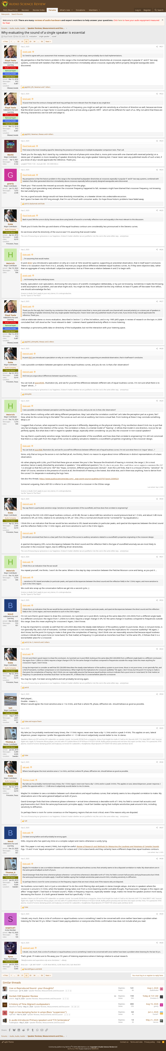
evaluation (33, 36)
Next (47, 41)
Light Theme (9, 1042)
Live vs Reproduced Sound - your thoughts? (31, 988)
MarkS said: (27, 306)
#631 (161, 557)
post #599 (39, 382)
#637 (161, 828)
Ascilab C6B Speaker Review (23, 996)
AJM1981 (12, 1014)
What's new (65, 10)
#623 (161, 141)
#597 (30, 263)
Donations (80, 10)
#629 (161, 401)
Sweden (15, 756)
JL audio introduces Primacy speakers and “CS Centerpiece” (39, 1019)
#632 (161, 600)
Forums (52, 10)
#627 (161, 301)
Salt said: (26, 767)
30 (18, 41)
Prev (6, 41)
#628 (161, 348)
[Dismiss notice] (162, 20)
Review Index (39, 10)
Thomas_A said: (28, 780)
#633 (161, 649)
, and (34, 204)
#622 (161, 94)
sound (54, 36)
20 (75, 1007)
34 (34, 41)
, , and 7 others (37, 87)
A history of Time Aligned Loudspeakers (29, 1004)
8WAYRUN (95, 1049)
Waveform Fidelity (15, 1007)
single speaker (44, 36)
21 (78, 1007)
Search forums (17, 14)
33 (30, 41)
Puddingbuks (13, 1022)
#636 (161, 762)
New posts (5, 14)
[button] (72, 10)
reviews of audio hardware (47, 20)
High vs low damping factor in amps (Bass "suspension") (38, 1012)
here (120, 20)
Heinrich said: (28, 353)
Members (93, 10)
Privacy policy (149, 1042)
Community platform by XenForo (69, 1047)
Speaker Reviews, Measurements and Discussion (46, 991)
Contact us (124, 1042)
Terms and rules (136, 1042)
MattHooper (13, 991)
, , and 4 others (38, 134)
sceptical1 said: (28, 948)
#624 (161, 170)
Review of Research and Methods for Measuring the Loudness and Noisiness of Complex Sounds (118, 846)
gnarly (156, 1006)
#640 (161, 943)
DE (17, 722)
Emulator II (154, 998)
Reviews (25, 10)
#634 (161, 694)
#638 (161, 858)
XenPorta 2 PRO (73, 1049)
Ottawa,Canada (12, 88)
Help (158, 1042)
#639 (161, 914)
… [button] (14, 41)
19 (72, 1007)
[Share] (157, 46)
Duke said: (26, 254)
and (33, 721)
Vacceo (155, 1022)
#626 (161, 249)
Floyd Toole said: (29, 146)
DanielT (155, 1014)
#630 (161, 499)
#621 (161, 46)
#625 (161, 210)
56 (42, 41)
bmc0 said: (27, 99)
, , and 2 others (39, 342)
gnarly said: (27, 52)
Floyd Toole (7, 36)
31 (22, 41)
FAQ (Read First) (10, 10)
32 (26, 41)
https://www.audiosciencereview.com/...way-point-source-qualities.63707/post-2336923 (79, 478)
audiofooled (154, 990)
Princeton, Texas (12, 244)
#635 (161, 728)
